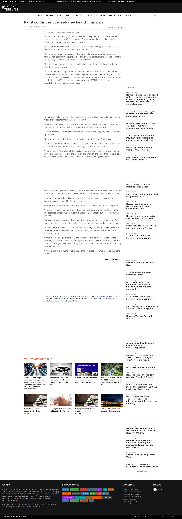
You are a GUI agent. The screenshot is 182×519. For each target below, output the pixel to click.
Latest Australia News (130, 489)
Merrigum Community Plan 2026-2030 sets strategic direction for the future (139, 357)
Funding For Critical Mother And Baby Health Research (142, 195)
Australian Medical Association (95, 296)
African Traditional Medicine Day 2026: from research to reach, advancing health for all (141, 137)
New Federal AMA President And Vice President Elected (140, 376)
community (92, 490)
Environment (80, 497)
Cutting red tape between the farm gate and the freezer (141, 227)
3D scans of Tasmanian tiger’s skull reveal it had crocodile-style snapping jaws (66, 1)
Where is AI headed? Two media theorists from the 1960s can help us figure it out (141, 386)
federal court (48, 298)
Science (89, 15)
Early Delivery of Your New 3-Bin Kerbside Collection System (142, 307)
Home (40, 15)
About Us (138, 517)
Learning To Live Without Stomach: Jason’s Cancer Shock (142, 465)
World (128, 15)
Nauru (57, 301)
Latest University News (131, 501)
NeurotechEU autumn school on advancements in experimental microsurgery (122, 1)
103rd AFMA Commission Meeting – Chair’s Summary (139, 236)
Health (112, 15)
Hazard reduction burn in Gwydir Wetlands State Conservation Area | (138, 206)
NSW (105, 490)
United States (73, 301)
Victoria (110, 490)
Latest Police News (129, 499)
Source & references (113, 259)
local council (67, 493)
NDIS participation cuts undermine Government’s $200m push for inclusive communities (139, 285)
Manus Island (112, 298)
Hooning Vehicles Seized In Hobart (139, 317)
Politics (69, 15)
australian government (76, 296)
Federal (116, 296)
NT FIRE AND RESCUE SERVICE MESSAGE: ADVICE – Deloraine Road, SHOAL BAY (141, 430)
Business (79, 15)
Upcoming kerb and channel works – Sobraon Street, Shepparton (140, 345)
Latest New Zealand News (132, 497)
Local (59, 15)
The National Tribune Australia (17, 517)
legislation (103, 298)
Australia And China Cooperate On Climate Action (141, 158)
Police (100, 490)
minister (105, 493)
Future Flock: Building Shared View (141, 456)
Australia (56, 296)
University (85, 493)
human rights (94, 298)
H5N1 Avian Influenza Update (140, 367)
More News (142, 471)
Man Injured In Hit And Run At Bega (141, 264)
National (50, 15)
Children (110, 296)
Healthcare (74, 298)
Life (119, 15)
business (65, 501)
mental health (49, 301)
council (92, 493)
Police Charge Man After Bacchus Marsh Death (138, 185)
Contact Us (146, 517)
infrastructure (96, 497)
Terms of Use (156, 517)
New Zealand (107, 497)
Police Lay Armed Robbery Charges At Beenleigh (139, 149)
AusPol (99, 493)
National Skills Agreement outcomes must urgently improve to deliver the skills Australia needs (139, 443)
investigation (74, 501)
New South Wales (68, 497)
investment (84, 501)
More (17, 500)
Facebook (161, 490)
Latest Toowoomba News (132, 492)
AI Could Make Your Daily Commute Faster (138, 273)
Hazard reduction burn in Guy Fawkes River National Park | (140, 217)
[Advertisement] (142, 7)
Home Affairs (83, 298)
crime (91, 501)
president (63, 301)
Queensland (76, 493)
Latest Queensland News (131, 494)
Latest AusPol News (130, 504)
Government (58, 298)
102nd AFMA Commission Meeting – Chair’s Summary (139, 297)
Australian (63, 296)
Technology (101, 15)
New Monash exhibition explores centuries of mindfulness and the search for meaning (141, 400)
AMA (50, 296)
